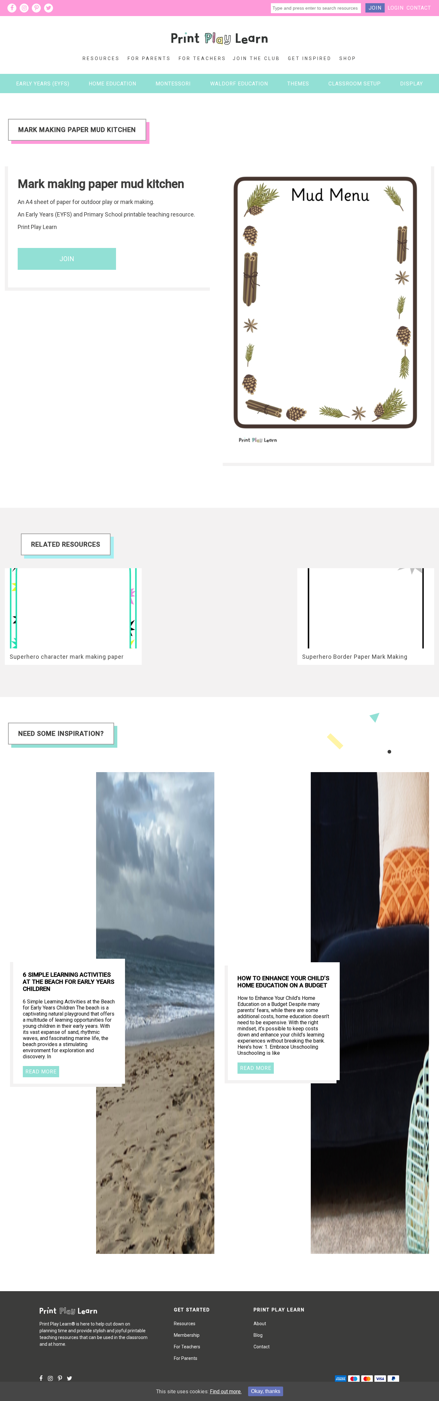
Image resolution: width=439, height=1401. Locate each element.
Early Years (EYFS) (42, 84)
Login (396, 8)
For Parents (149, 58)
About (260, 1323)
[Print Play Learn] (219, 50)
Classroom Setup (354, 84)
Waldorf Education (239, 84)
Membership (187, 1335)
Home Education (112, 84)
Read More (41, 1072)
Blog (258, 1335)
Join (375, 8)
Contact (419, 8)
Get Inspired (310, 58)
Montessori (173, 84)
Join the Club (256, 58)
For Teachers (202, 58)
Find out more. (226, 1391)
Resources (101, 58)
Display (411, 84)
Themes (298, 84)
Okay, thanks (265, 1391)
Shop (347, 58)
